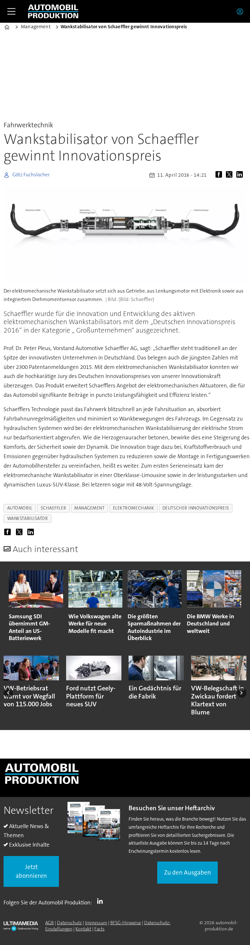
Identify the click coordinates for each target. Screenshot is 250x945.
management (89, 508)
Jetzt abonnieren (31, 871)
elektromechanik (133, 508)
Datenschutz (69, 923)
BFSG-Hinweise (125, 923)
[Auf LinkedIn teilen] (241, 175)
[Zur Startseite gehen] (53, 11)
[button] (8, 693)
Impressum (96, 923)
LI (101, 901)
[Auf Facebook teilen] (220, 175)
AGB (49, 923)
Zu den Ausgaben (187, 872)
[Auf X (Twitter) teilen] (230, 175)
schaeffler (53, 508)
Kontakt (83, 929)
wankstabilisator (27, 518)
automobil (20, 508)
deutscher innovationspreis (195, 508)
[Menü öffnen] (11, 11)
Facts (99, 929)
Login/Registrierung (241, 11)
